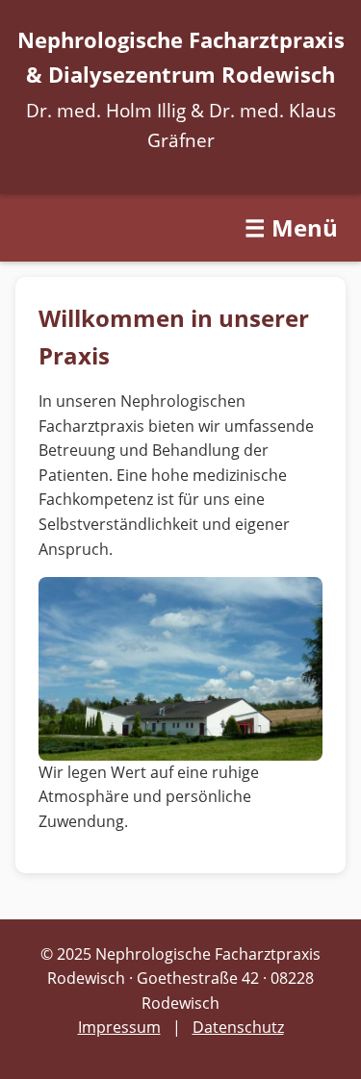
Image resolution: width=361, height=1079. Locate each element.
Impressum (119, 1027)
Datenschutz (238, 1027)
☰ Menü (291, 227)
